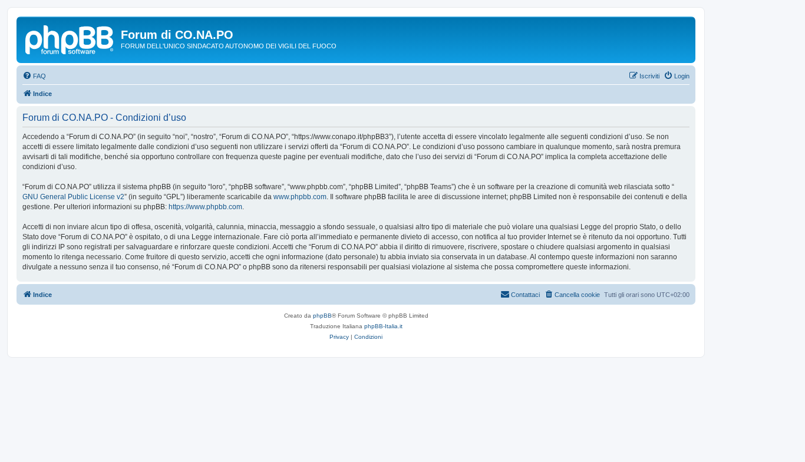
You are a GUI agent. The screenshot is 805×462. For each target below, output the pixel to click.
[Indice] (70, 38)
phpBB (322, 315)
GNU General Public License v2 (73, 197)
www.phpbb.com (299, 197)
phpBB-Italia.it (383, 326)
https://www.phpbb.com (205, 207)
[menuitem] (34, 76)
